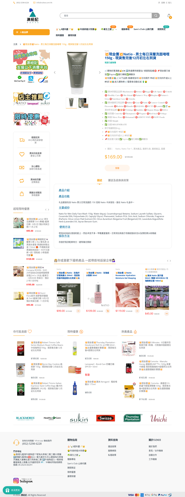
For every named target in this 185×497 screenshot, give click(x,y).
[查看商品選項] (78, 311)
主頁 (15, 44)
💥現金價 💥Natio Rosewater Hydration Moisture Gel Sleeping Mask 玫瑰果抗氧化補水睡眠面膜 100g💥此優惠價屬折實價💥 (127, 279)
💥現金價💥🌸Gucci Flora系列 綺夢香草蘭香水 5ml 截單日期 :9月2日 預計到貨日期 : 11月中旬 (37, 297)
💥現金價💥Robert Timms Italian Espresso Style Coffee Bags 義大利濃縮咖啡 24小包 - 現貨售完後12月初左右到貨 (46, 387)
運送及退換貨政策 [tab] (118, 180)
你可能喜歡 (20, 331)
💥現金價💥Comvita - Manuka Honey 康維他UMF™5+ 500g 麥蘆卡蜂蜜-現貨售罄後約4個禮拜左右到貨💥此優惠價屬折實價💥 (155, 365)
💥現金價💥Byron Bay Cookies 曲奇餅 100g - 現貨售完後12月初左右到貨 (47, 367)
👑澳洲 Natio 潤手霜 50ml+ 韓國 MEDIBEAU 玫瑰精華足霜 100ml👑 (156, 278)
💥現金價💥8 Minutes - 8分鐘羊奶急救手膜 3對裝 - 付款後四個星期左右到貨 (155, 345)
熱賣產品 (126, 331)
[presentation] (45, 210)
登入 (170, 2)
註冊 (163, 2)
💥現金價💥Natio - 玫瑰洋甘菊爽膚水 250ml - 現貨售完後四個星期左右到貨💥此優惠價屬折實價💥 (68, 276)
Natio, (118, 148)
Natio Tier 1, (127, 148)
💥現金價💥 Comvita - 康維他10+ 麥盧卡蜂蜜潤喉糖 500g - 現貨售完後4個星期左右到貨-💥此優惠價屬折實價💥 (155, 387)
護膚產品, (156, 148)
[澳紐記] (32, 15)
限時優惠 (72, 331)
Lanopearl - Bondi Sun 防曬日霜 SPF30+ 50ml (99, 365)
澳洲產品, (137, 148)
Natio (107, 51)
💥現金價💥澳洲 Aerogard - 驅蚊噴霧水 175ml (101, 383)
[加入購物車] (107, 311)
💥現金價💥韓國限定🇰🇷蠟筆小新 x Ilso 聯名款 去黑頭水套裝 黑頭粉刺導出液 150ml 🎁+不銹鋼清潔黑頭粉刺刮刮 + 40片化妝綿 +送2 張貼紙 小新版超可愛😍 (38, 247)
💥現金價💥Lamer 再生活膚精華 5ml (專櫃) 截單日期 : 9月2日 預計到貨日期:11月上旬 (37, 223)
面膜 (163, 148)
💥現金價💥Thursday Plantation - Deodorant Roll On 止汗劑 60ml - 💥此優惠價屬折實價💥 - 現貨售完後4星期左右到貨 (100, 346)
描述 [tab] (99, 180)
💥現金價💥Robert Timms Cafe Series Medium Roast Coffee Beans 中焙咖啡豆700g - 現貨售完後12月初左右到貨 (47, 346)
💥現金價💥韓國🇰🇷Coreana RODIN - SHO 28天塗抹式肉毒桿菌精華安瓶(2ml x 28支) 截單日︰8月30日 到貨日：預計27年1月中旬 (37, 274)
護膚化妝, (147, 148)
